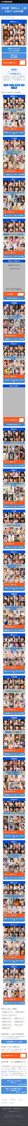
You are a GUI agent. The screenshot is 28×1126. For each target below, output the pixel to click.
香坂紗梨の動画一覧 (9, 791)
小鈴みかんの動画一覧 (10, 584)
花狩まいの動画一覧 (9, 874)
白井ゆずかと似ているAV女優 (14, 836)
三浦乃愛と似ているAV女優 (14, 713)
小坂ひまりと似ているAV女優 (14, 380)
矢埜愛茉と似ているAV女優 (14, 339)
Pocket (5, 1103)
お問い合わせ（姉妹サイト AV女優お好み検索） (13, 1116)
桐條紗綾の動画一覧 (9, 627)
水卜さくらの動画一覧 (10, 957)
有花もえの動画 (14, 56)
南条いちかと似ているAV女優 (14, 919)
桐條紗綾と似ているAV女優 (14, 630)
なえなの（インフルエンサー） (9, 1015)
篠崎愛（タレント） (19, 1018)
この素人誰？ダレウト (13, 1111)
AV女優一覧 (8, 17)
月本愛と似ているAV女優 (14, 547)
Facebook (13, 1099)
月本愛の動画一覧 (9, 544)
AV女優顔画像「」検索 (14, 1042)
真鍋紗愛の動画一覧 (9, 750)
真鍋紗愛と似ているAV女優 (14, 754)
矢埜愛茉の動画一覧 (9, 335)
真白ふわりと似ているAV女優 (14, 671)
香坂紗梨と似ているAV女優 (14, 795)
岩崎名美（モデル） (7, 1018)
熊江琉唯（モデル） (7, 1021)
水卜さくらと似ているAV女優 (14, 961)
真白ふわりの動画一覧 (10, 667)
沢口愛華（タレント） (7, 1012)
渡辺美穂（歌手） (6, 1028)
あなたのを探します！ (16, 1082)
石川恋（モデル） (19, 1025)
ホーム (2, 17)
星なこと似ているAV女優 (14, 215)
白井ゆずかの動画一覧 (10, 832)
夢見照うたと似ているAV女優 (14, 133)
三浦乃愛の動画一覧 (9, 709)
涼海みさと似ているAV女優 (14, 506)
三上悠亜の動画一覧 (9, 171)
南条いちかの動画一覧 (10, 915)
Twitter (5, 1099)
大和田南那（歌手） (19, 1021)
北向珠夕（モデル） (7, 1025)
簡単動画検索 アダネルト (19, 1108)
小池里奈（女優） (20, 1012)
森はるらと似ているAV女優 (14, 256)
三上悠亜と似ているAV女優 (14, 174)
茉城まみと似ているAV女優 (14, 1003)
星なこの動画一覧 (9, 212)
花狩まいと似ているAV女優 (14, 878)
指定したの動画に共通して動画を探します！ (16, 1090)
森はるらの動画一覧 (9, 253)
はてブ (21, 1099)
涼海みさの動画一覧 (9, 503)
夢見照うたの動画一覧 (10, 129)
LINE (12, 1103)
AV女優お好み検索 (9, 1069)
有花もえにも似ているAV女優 (14, 50)
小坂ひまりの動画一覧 (10, 376)
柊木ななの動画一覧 (9, 462)
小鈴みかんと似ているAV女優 (14, 588)
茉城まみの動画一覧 (9, 999)
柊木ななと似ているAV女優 (14, 465)
